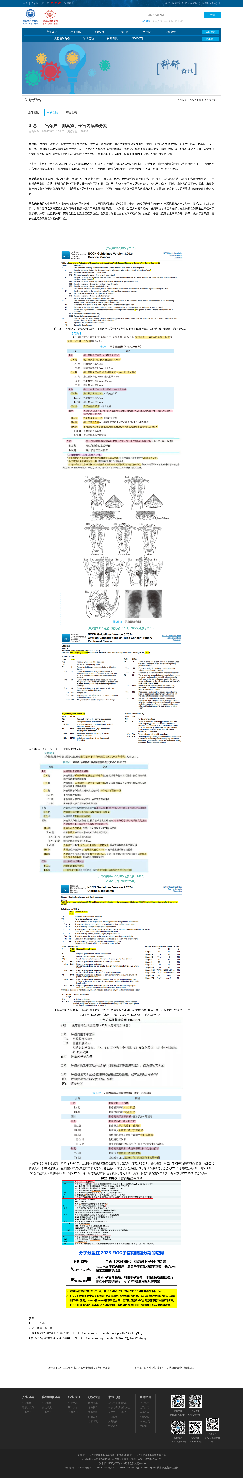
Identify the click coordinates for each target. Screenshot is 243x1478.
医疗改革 (73, 1407)
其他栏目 (145, 1397)
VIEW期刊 (137, 38)
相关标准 (93, 1407)
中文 (25, 3)
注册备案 (93, 1416)
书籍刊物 (123, 31)
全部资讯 (33, 112)
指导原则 (93, 1412)
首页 (192, 99)
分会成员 (47, 1407)
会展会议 (170, 31)
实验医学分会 (62, 38)
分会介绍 (27, 1402)
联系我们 (210, 38)
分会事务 (27, 1412)
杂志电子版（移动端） (119, 1407)
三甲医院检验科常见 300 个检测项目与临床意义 (84, 1367)
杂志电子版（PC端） (119, 1402)
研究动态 (71, 112)
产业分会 (51, 31)
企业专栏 (147, 31)
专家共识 (93, 1421)
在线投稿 (113, 1416)
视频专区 (144, 1426)
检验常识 (52, 112)
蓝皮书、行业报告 (117, 1412)
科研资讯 (112, 38)
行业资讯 (75, 31)
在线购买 (113, 1426)
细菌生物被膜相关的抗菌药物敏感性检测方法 (169, 1367)
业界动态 (73, 1402)
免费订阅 (113, 1421)
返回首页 (210, 32)
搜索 (212, 15)
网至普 (165, 1467)
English (35, 3)
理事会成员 (28, 1407)
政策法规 (99, 31)
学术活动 (88, 38)
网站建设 (173, 1467)
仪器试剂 (73, 1412)
